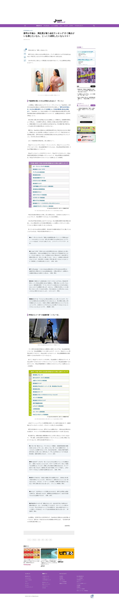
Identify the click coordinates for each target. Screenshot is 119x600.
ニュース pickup (54, 25)
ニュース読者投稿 (63, 581)
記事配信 (78, 587)
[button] (25, 25)
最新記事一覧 (39, 25)
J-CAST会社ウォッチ (46, 579)
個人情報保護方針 (80, 576)
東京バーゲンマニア (46, 584)
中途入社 (34, 539)
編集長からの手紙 (63, 583)
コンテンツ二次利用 (81, 588)
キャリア (66, 25)
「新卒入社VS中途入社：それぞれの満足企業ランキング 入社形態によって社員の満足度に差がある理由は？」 (48, 109)
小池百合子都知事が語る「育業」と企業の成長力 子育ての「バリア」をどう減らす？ (86, 109)
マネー (61, 25)
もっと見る (93, 105)
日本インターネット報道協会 (82, 590)
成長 (39, 539)
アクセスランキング (79, 25)
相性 (46, 539)
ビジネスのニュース (28, 30)
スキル (29, 539)
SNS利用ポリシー (80, 579)
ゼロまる (44, 587)
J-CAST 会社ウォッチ (59, 21)
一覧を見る (93, 86)
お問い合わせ (62, 579)
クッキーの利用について (81, 583)
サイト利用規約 (80, 578)
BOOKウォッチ (45, 582)
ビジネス (71, 25)
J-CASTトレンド (45, 578)
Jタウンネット (45, 585)
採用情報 (61, 578)
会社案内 (61, 576)
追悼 (78, 86)
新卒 (43, 539)
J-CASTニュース (45, 576)
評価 (50, 539)
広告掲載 (78, 585)
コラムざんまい (46, 25)
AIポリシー (79, 581)
